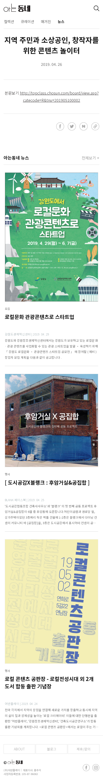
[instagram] (95, 767)
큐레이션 (27, 21)
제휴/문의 (84, 749)
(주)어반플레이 (12, 770)
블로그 (51, 749)
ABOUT (19, 749)
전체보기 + (90, 158)
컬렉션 (9, 21)
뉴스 (61, 21)
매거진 (46, 21)
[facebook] (86, 767)
